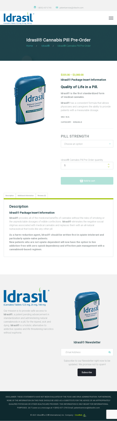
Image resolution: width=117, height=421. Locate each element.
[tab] (10, 195)
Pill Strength (75, 136)
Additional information (26, 195)
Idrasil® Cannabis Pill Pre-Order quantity (82, 159)
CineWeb (79, 415)
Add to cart (89, 181)
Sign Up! (109, 352)
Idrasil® (45, 45)
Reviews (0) (42, 195)
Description (9, 195)
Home (29, 45)
